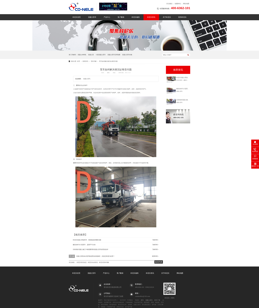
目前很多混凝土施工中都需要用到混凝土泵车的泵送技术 (90, 249)
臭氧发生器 (120, 307)
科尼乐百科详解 (104, 262)
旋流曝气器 (107, 302)
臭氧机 (130, 304)
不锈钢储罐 (129, 302)
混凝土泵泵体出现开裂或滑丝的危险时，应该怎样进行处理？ (95, 256)
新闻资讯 (86, 61)
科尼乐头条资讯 (93, 262)
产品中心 (107, 17)
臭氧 (152, 302)
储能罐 (103, 307)
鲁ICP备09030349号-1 (111, 300)
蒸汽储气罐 (128, 307)
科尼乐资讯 (151, 17)
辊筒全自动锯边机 (118, 302)
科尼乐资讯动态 (82, 262)
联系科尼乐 (182, 17)
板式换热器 (113, 304)
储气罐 (154, 304)
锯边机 (157, 302)
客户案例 (121, 17)
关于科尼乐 (167, 17)
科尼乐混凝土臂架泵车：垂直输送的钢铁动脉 (87, 240)
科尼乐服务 (136, 17)
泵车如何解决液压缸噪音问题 (108, 61)
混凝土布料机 (82, 54)
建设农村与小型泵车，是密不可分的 (84, 244)
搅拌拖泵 (147, 302)
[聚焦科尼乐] (129, 50)
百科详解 (94, 61)
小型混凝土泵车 (101, 54)
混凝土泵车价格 (127, 54)
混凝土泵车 (92, 17)
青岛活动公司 (122, 304)
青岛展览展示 (146, 304)
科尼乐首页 (77, 17)
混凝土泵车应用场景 (114, 54)
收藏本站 (178, 3)
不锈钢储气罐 (111, 307)
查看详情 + (155, 256)
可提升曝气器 (138, 302)
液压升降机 (104, 304)
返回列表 (158, 262)
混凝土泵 (91, 54)
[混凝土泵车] (113, 6)
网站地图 (186, 3)
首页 (78, 61)
